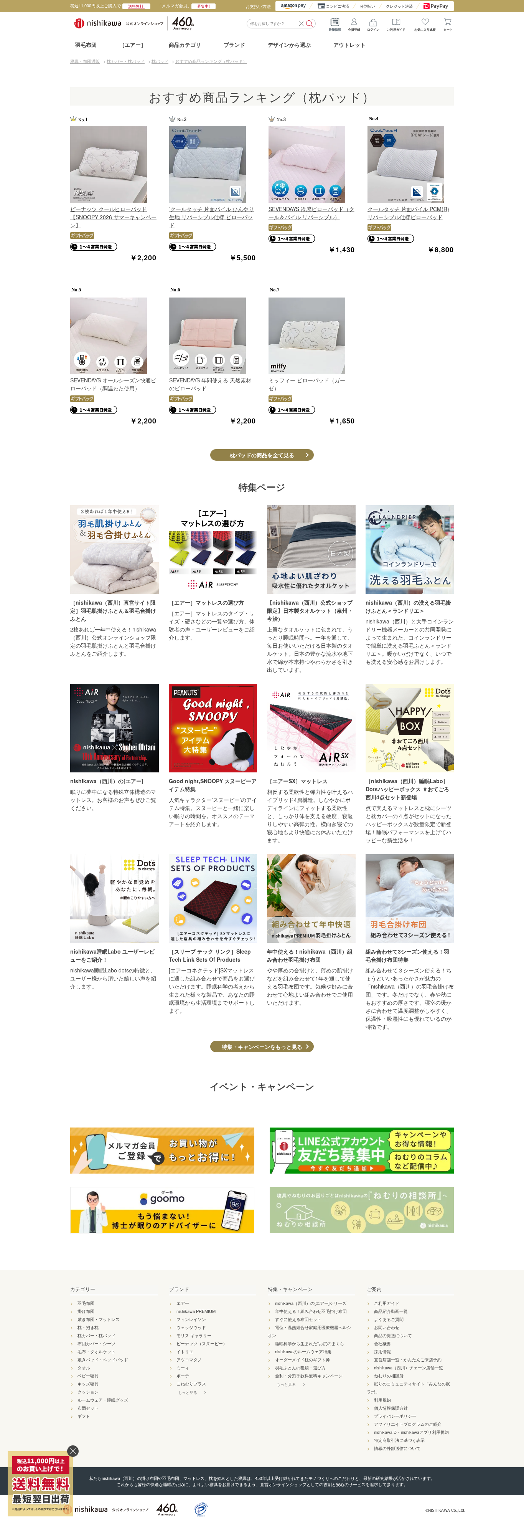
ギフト (83, 1416)
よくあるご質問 (389, 1319)
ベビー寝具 (88, 1375)
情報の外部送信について (397, 1448)
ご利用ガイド (396, 29)
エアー (182, 1303)
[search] (309, 23)
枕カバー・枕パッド (96, 1335)
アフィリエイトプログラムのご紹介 (408, 1424)
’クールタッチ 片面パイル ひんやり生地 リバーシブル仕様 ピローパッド (211, 217)
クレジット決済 (399, 6)
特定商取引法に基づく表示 (399, 1440)
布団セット (88, 1408)
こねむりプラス (191, 1384)
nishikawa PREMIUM (196, 1311)
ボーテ (182, 1375)
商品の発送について (393, 1335)
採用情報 (382, 1351)
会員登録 (354, 29)
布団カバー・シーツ (96, 1343)
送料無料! (136, 6)
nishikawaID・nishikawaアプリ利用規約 (411, 1432)
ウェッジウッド (191, 1327)
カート (448, 29)
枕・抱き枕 (88, 1327)
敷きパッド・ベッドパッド (102, 1359)
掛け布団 (85, 1311)
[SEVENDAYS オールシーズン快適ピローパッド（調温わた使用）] (113, 336)
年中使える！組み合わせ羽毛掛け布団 (311, 1311)
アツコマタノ (189, 1359)
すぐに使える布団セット (298, 1319)
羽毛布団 (86, 44)
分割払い (367, 6)
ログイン (373, 29)
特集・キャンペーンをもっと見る (262, 1046)
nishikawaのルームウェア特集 (303, 1351)
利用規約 (382, 1400)
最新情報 (335, 29)
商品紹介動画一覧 (391, 1311)
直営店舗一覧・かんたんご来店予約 (408, 1359)
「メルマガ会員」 (184, 5)
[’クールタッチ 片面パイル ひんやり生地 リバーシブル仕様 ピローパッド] (212, 164)
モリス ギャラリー (193, 1335)
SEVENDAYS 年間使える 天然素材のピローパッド (210, 384)
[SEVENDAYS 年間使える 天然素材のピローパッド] (212, 336)
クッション (88, 1392)
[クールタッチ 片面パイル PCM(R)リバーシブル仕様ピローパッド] (410, 164)
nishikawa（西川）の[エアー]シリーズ (310, 1303)
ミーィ (182, 1367)
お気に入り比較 (425, 29)
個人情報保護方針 (391, 1408)
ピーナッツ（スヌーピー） (201, 1343)
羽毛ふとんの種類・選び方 (300, 1367)
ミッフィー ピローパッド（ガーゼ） (307, 384)
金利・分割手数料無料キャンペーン (309, 1375)
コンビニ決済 (337, 6)
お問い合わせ (386, 1327)
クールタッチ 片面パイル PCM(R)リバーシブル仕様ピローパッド (408, 213)
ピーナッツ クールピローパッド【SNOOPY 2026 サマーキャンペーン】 (113, 217)
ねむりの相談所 (389, 1375)
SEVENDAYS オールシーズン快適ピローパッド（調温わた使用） (113, 384)
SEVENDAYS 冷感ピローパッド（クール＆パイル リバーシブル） (311, 213)
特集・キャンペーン (290, 1289)
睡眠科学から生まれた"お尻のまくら (309, 1343)
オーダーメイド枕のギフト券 (302, 1359)
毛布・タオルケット (96, 1351)
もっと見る (187, 1392)
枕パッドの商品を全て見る (262, 455)
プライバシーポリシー (395, 1416)
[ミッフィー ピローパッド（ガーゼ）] (312, 336)
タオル (83, 1367)
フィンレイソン (191, 1319)
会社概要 (382, 1343)
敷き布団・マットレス (98, 1319)
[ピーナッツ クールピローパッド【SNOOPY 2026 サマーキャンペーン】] (113, 164)
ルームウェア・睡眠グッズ (102, 1400)
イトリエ (184, 1351)
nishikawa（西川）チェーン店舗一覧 (408, 1367)
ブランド (179, 1289)
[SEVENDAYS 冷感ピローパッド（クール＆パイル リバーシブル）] (312, 164)
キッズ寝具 (88, 1384)
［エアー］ (132, 44)
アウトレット (349, 44)
